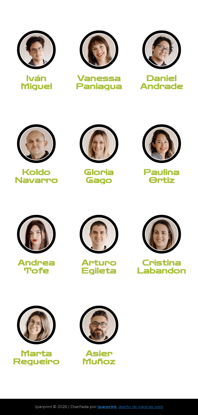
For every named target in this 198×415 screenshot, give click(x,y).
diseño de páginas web (140, 406)
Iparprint (107, 406)
